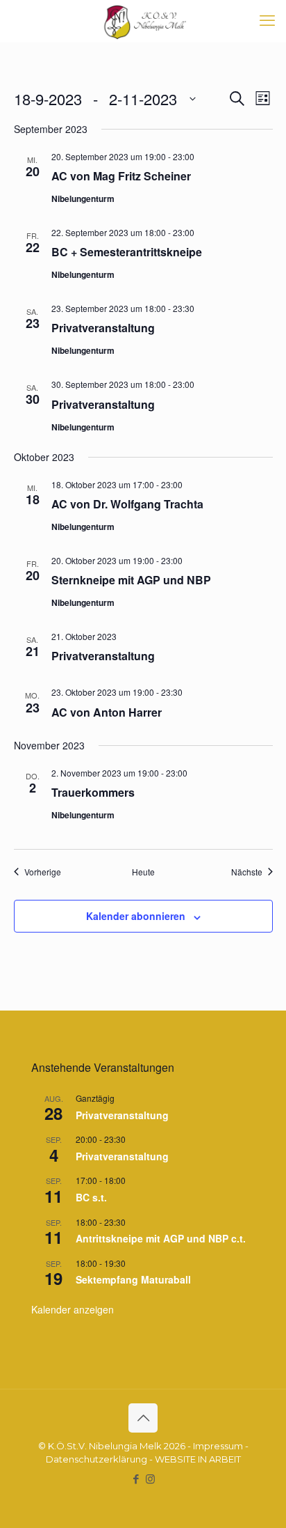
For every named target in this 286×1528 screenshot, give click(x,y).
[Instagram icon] (150, 1479)
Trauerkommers (93, 792)
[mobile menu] (267, 21)
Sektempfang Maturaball (133, 1279)
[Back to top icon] (143, 1418)
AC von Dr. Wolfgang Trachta (127, 504)
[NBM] (143, 20)
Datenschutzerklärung (96, 1459)
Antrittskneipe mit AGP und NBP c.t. (161, 1238)
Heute (143, 872)
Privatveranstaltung (103, 328)
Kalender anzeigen (72, 1309)
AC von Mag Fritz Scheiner (121, 176)
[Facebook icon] (136, 1479)
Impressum (218, 1445)
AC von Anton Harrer (106, 712)
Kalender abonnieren (135, 916)
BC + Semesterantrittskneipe (126, 252)
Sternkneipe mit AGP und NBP (131, 580)
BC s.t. (91, 1197)
